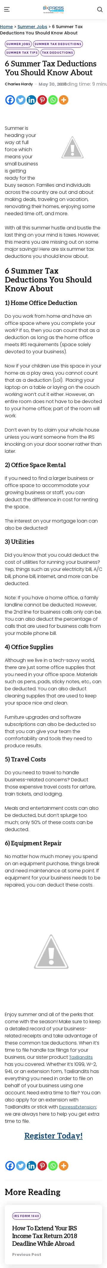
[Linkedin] (31, 100)
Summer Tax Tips (22, 52)
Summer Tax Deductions (57, 44)
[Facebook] (10, 100)
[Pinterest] (42, 100)
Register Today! (53, 1136)
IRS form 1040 (26, 1216)
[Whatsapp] (53, 100)
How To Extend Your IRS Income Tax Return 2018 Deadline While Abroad (51, 1236)
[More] (63, 100)
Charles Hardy (19, 84)
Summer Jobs (18, 44)
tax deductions (57, 52)
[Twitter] (21, 100)
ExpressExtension (78, 1106)
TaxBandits (82, 1057)
